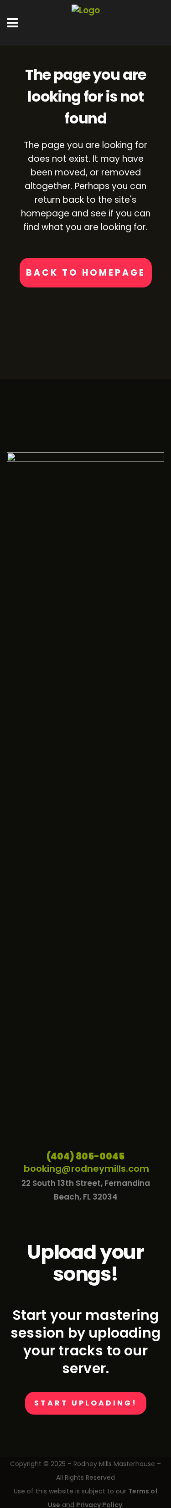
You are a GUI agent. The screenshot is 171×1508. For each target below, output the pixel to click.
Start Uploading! (85, 1403)
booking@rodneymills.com (86, 1168)
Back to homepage (85, 273)
